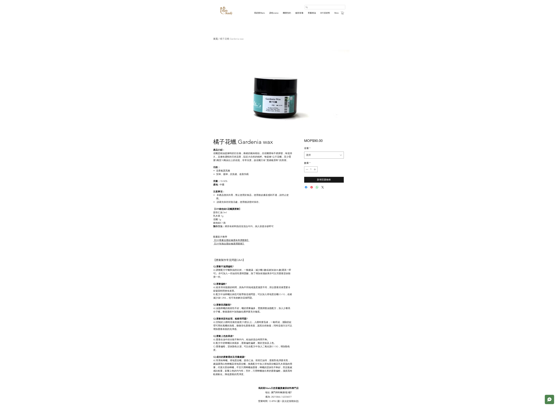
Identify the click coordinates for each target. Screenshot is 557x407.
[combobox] (324, 155)
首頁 (215, 38)
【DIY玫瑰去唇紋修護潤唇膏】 (229, 243)
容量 (307, 148)
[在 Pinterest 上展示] (311, 187)
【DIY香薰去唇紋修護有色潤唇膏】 (231, 240)
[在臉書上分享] (306, 187)
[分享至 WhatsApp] (317, 187)
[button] (342, 12)
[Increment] (315, 169)
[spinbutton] (311, 169)
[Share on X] (322, 187)
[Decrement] (307, 169)
